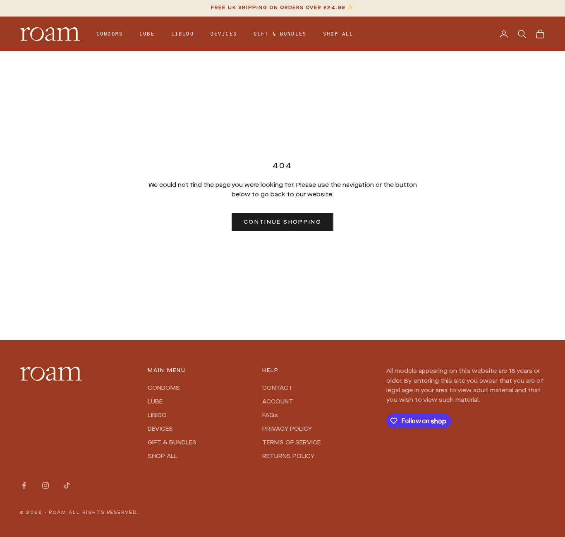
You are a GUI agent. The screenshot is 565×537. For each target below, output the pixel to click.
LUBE (147, 34)
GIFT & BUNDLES (280, 34)
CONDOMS (109, 34)
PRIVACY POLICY (287, 429)
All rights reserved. (104, 513)
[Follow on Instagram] (45, 485)
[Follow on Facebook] (24, 485)
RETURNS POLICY (288, 456)
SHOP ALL (338, 34)
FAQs (270, 415)
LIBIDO (182, 34)
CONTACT (277, 388)
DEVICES (224, 34)
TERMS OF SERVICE (291, 443)
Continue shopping (282, 222)
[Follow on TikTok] (67, 485)
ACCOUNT (277, 402)
